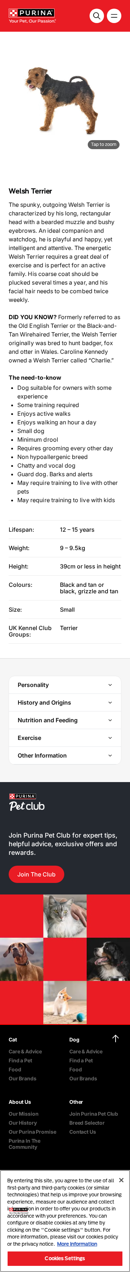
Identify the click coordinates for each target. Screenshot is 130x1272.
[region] (65, 1221)
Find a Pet (20, 1060)
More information (77, 1244)
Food (15, 1069)
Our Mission (23, 1114)
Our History (22, 1123)
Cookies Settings (65, 1258)
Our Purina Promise (32, 1132)
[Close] (121, 1180)
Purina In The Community (24, 1144)
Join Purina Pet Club (93, 1114)
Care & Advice (25, 1051)
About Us (20, 1102)
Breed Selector (87, 1123)
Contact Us (82, 1132)
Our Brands (22, 1078)
